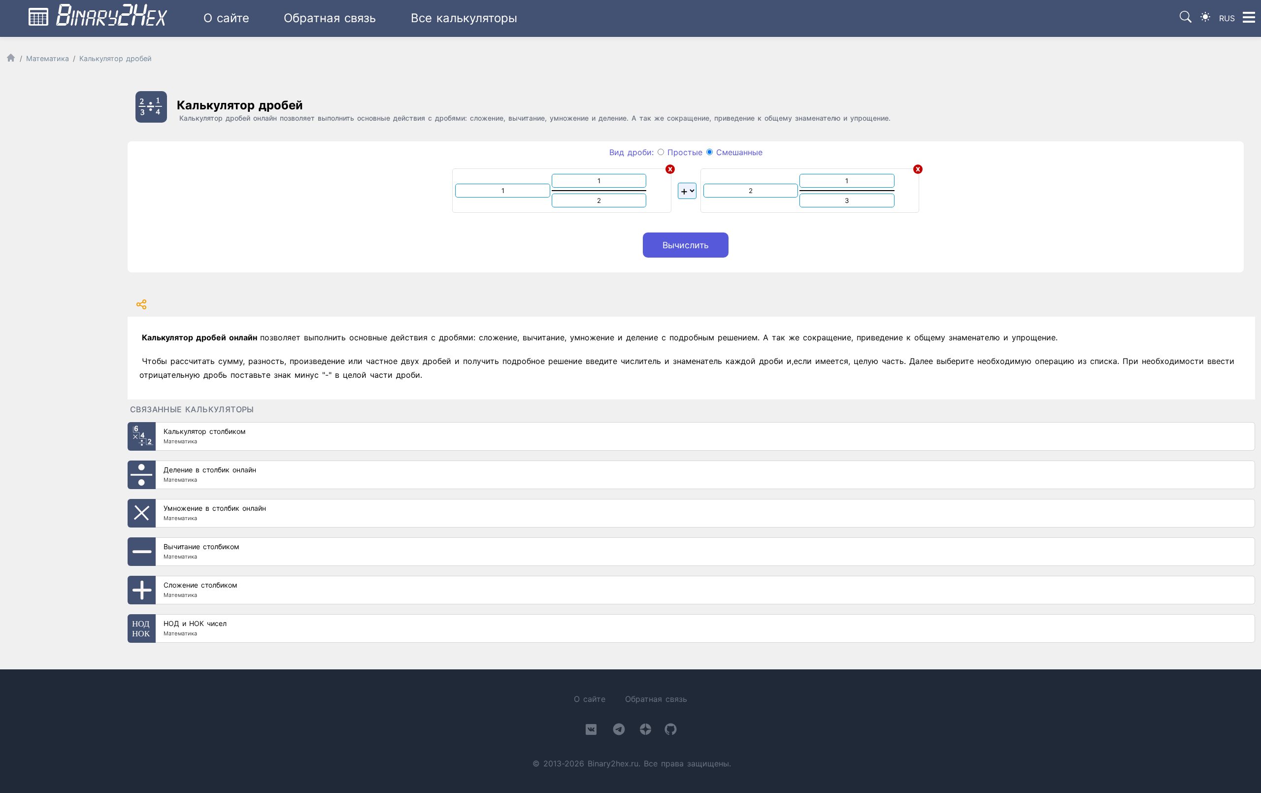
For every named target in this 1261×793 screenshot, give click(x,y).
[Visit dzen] (645, 731)
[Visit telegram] (619, 731)
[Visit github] (671, 731)
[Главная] (11, 60)
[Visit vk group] (591, 731)
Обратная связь (330, 18)
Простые (683, 152)
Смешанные (738, 152)
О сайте (226, 18)
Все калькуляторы (464, 18)
